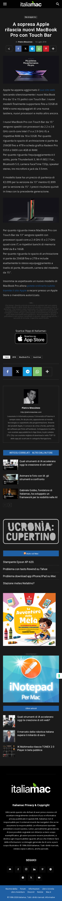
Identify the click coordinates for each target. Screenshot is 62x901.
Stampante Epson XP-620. (18, 562)
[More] (53, 49)
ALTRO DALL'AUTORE (42, 453)
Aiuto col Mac (32, 554)
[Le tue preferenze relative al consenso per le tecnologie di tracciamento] (59, 676)
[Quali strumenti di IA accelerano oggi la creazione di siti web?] (10, 465)
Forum (23, 889)
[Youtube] (39, 878)
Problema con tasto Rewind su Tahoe (25, 569)
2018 (14, 357)
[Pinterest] (46, 49)
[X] (25, 49)
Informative (50, 897)
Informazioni (34, 889)
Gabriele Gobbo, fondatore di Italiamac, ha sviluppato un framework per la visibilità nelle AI (38, 494)
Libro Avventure (18, 892)
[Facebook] (18, 49)
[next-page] (10, 505)
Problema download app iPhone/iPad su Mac (29, 576)
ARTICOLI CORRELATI (19, 453)
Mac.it (48, 892)
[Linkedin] (34, 869)
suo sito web (47, 90)
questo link (33, 818)
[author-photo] (31, 403)
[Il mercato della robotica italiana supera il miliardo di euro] (9, 736)
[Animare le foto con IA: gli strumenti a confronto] (10, 479)
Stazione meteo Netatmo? (18, 583)
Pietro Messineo (25, 42)
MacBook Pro (24, 357)
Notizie (40, 892)
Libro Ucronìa (48, 889)
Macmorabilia (11, 889)
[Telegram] (32, 49)
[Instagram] (26, 869)
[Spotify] (51, 869)
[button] (5, 4)
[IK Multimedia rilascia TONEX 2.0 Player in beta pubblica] (9, 751)
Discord (31, 892)
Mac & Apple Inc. (30, 17)
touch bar (37, 357)
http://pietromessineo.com (31, 412)
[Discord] (10, 869)
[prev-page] (5, 505)
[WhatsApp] (39, 49)
